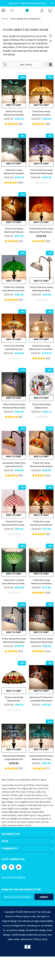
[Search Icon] (15, 10)
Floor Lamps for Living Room (25, 18)
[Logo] (27, 10)
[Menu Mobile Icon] (3, 10)
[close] (52, 3)
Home (5, 18)
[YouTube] (18, 867)
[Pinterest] (11, 867)
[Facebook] (4, 867)
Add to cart (13, 105)
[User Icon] (42, 10)
